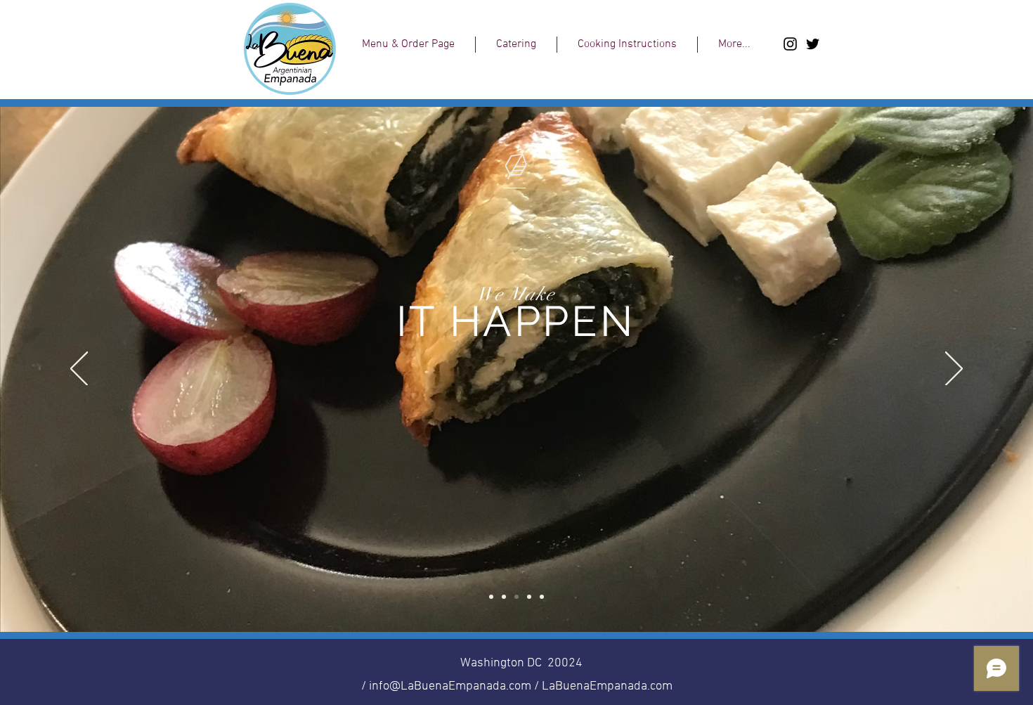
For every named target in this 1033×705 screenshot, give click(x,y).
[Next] (954, 369)
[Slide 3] (516, 597)
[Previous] (79, 369)
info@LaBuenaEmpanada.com (450, 686)
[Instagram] (790, 44)
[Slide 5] (542, 597)
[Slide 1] (491, 597)
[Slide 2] (504, 597)
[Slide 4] (529, 597)
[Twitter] (812, 44)
